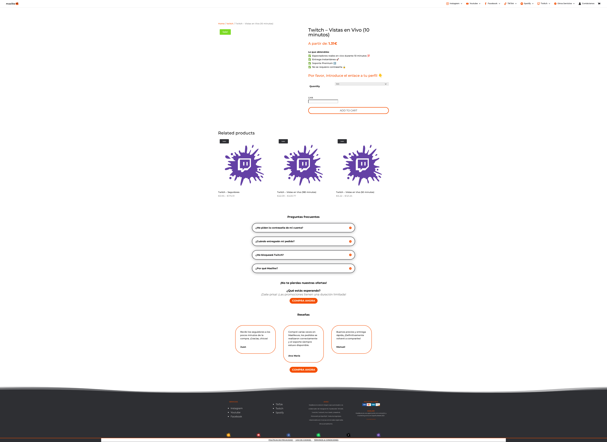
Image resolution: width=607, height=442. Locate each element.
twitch (230, 23)
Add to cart (348, 110)
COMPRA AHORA (303, 300)
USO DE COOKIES (303, 440)
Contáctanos (371, 419)
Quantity (315, 86)
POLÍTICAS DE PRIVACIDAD (281, 440)
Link (311, 97)
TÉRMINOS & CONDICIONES (326, 440)
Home (221, 23)
